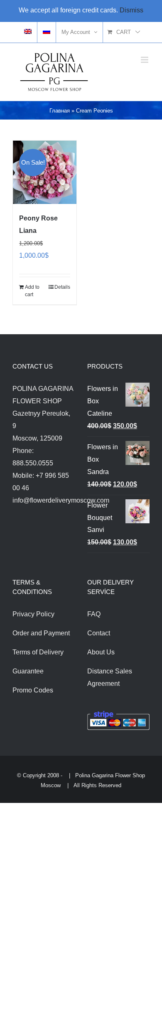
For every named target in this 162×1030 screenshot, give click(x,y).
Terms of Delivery (38, 652)
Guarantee (28, 671)
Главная (59, 111)
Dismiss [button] (131, 10)
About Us (101, 652)
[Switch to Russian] (46, 32)
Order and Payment (41, 633)
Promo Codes (32, 690)
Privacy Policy (33, 614)
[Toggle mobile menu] (145, 59)
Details (62, 287)
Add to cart (32, 290)
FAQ (94, 614)
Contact (98, 633)
